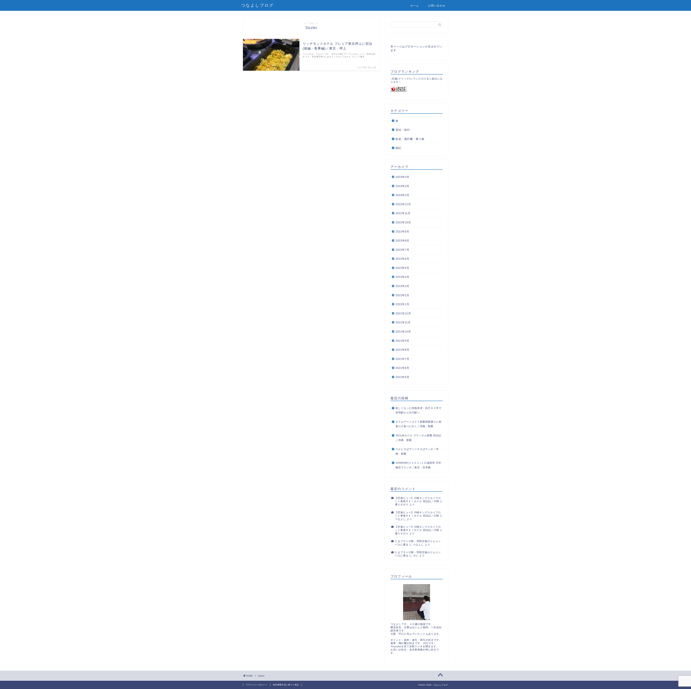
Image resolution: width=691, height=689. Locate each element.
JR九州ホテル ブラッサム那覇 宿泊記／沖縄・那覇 (418, 438)
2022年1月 (402, 304)
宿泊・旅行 (403, 129)
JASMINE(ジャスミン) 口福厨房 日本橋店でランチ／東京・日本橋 (418, 465)
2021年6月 (402, 367)
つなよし (400, 519)
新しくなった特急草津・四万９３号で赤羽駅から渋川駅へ (418, 410)
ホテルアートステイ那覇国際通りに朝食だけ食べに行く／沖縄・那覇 (418, 424)
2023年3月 (402, 186)
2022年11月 (403, 213)
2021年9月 (402, 340)
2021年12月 (403, 313)
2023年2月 (402, 195)
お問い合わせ (436, 5)
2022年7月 (402, 249)
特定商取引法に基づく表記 (286, 685)
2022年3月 (402, 286)
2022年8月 (402, 240)
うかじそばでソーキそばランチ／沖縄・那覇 (417, 451)
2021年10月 (403, 331)
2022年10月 (403, 222)
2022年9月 (402, 231)
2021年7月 (402, 358)
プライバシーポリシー (256, 685)
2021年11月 (403, 322)
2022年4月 (402, 276)
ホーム (414, 5)
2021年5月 (402, 377)
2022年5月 (402, 267)
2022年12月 (403, 204)
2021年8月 (402, 349)
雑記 (398, 147)
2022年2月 (402, 295)
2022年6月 (402, 258)
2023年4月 (402, 176)
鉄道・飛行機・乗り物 (410, 138)
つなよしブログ (257, 5)
